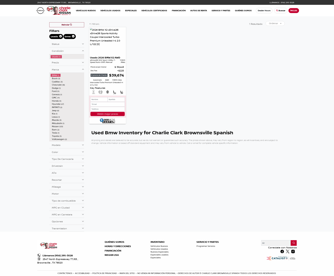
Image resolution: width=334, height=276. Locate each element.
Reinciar (66, 24)
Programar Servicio (205, 246)
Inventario (158, 242)
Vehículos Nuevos (159, 246)
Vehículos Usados (159, 249)
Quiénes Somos (114, 242)
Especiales (156, 257)
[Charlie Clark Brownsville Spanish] (53, 10)
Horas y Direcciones (118, 246)
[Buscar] (294, 243)
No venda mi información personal (156, 273)
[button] (86, 10)
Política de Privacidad (104, 273)
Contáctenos (65, 273)
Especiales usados (159, 254)
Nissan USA (112, 255)
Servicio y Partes (207, 242)
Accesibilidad (82, 273)
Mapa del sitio (127, 273)
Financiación (113, 250)
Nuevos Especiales (160, 251)
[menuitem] (67, 56)
